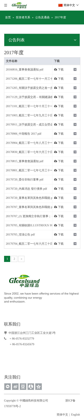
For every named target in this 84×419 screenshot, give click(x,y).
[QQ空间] (38, 386)
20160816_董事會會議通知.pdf (24, 69)
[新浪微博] (15, 386)
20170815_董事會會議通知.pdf (24, 161)
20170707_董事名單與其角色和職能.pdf (30, 207)
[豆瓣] (23, 386)
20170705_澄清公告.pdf (20, 234)
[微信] (7, 386)
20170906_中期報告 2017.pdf (23, 133)
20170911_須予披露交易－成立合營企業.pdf (33, 124)
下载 (60, 69)
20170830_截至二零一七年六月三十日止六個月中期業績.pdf (43, 152)
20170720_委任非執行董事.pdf (24, 179)
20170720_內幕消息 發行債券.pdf (26, 188)
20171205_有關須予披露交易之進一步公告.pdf (34, 87)
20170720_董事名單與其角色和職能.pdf (30, 197)
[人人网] (31, 386)
